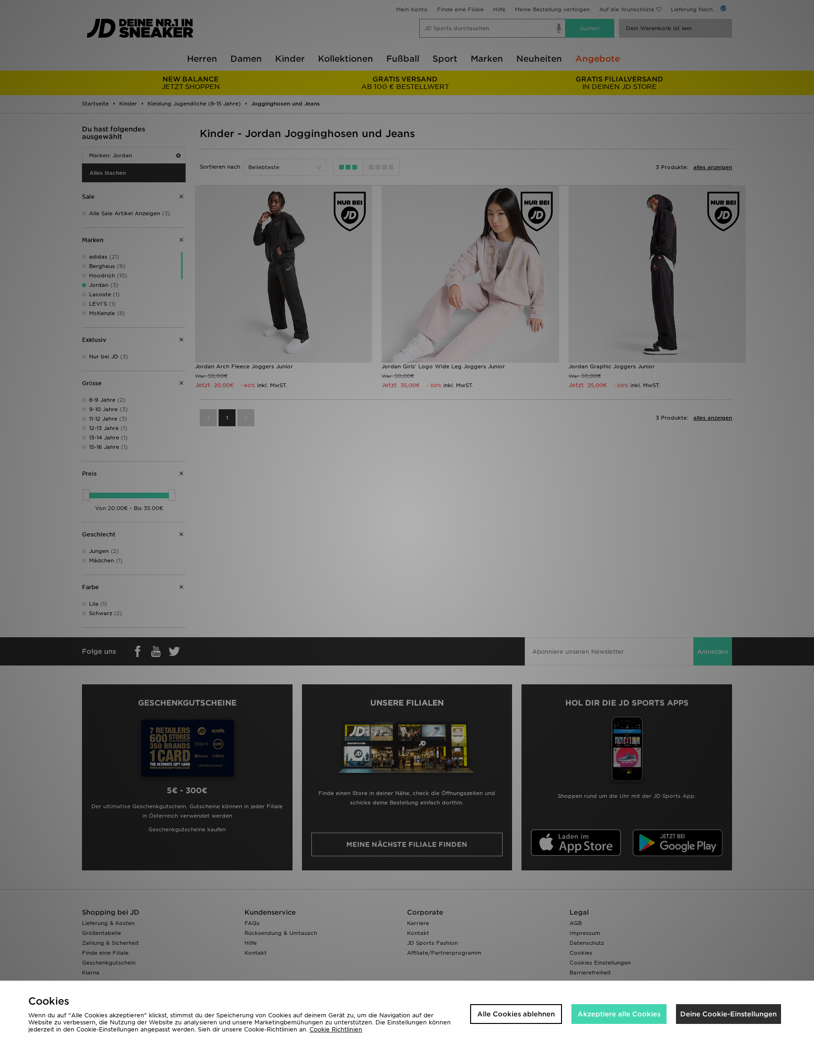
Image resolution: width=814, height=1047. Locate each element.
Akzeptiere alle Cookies (619, 1014)
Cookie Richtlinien (335, 1029)
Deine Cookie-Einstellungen (728, 1014)
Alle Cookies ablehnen (516, 1014)
